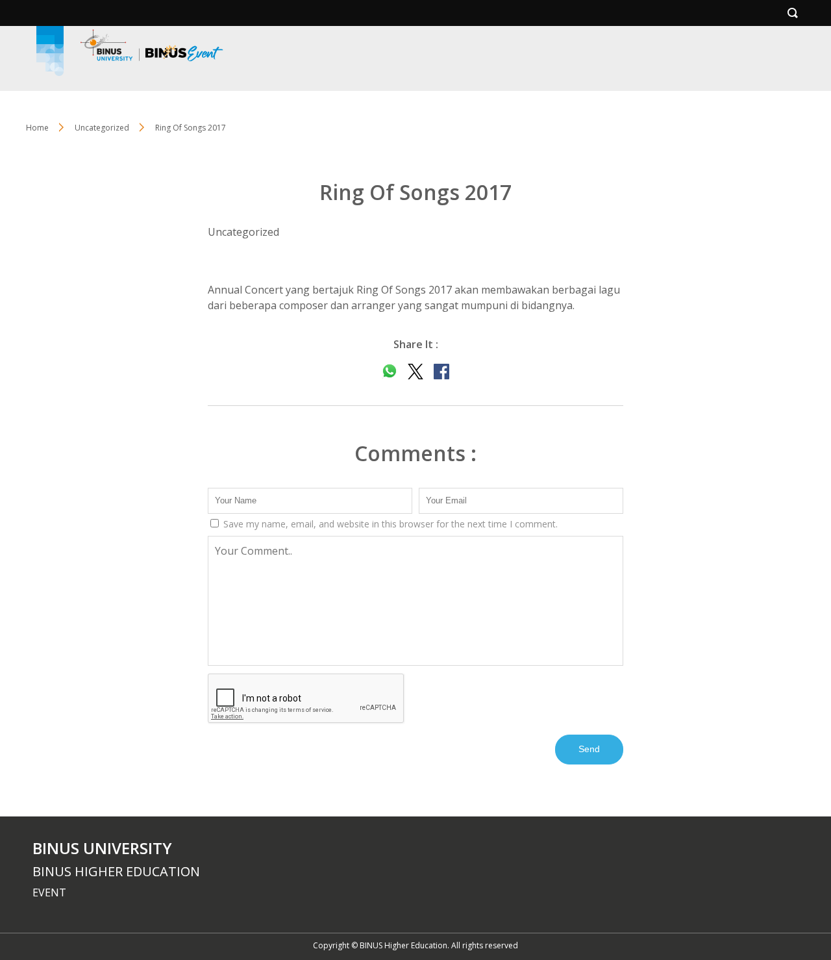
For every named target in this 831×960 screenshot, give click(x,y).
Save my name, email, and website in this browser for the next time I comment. (389, 524)
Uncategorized (102, 127)
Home (37, 127)
